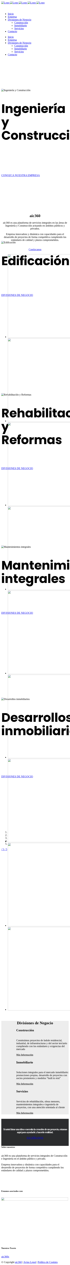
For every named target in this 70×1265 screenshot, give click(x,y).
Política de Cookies (48, 1262)
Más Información (24, 1055)
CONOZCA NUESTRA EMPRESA (20, 175)
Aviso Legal (29, 1262)
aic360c (5, 1256)
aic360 (18, 1262)
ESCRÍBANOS (35, 1137)
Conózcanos (35, 249)
